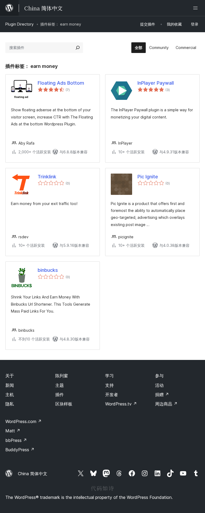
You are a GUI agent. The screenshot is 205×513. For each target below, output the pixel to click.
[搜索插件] (77, 47)
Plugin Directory (19, 24)
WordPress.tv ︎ (121, 404)
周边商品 (166, 404)
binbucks (48, 270)
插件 (59, 394)
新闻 (9, 385)
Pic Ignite (147, 176)
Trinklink (47, 176)
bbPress (16, 440)
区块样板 (63, 404)
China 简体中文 (32, 473)
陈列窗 (61, 375)
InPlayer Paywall (155, 83)
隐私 (9, 404)
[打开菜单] (196, 8)
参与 (159, 375)
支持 (109, 385)
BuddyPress (19, 449)
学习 (109, 375)
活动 (159, 385)
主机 (9, 394)
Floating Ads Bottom (61, 83)
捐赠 (162, 394)
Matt (12, 430)
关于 (9, 375)
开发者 (111, 394)
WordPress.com (23, 421)
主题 (59, 385)
